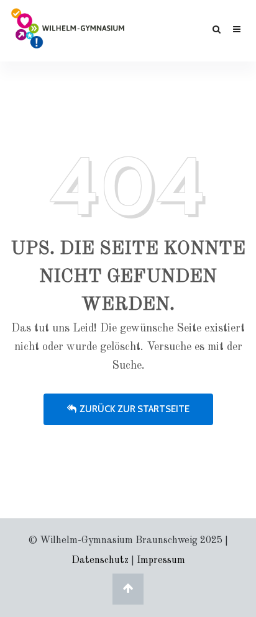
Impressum (161, 560)
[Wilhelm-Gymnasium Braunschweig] (67, 27)
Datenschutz (100, 560)
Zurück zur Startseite (135, 409)
